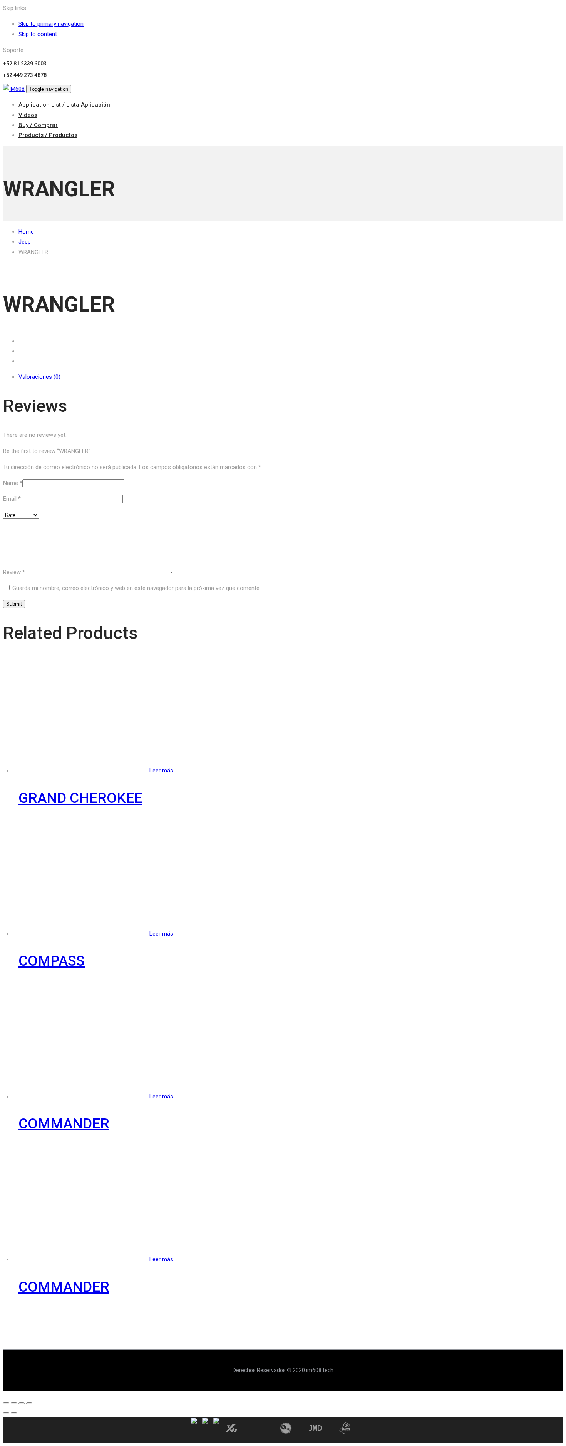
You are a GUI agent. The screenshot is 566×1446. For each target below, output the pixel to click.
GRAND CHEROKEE (80, 798)
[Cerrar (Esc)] (6, 1403)
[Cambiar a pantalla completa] (21, 1403)
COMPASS (51, 961)
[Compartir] (14, 1403)
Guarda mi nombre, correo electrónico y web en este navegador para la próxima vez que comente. (136, 588)
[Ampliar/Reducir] (29, 1403)
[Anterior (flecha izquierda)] (6, 1413)
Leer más (161, 770)
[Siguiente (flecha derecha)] (14, 1413)
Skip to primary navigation (51, 23)
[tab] (290, 377)
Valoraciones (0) (39, 376)
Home (26, 231)
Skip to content (37, 34)
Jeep (24, 241)
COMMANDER (63, 1123)
